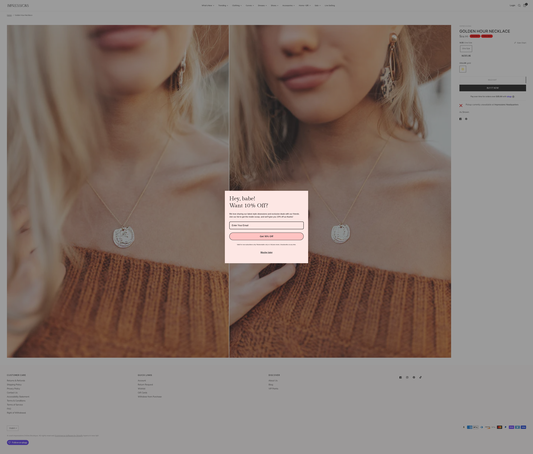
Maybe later (267, 252)
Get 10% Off (266, 236)
